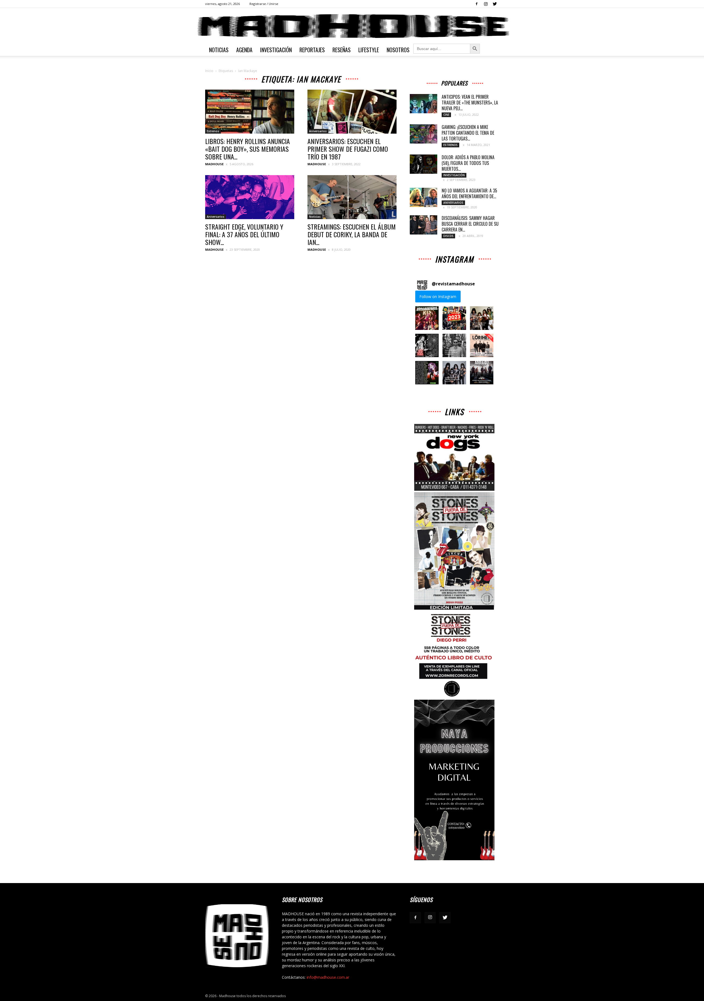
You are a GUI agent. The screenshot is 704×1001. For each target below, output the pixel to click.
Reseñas (341, 50)
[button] (427, 318)
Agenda (244, 50)
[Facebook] (476, 4)
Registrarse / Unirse (263, 4)
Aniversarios (318, 131)
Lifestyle (368, 50)
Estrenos (213, 131)
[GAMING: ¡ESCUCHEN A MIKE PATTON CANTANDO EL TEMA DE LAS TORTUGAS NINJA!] (423, 134)
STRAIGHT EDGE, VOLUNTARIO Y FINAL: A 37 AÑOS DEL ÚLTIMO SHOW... (244, 234)
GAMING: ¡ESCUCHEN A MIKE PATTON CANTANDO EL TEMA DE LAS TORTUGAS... (468, 133)
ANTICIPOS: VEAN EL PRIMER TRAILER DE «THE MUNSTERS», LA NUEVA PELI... (470, 102)
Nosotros (398, 50)
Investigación (276, 50)
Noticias (219, 50)
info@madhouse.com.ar (328, 977)
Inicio (209, 70)
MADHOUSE (214, 164)
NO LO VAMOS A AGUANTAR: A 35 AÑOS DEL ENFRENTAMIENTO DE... (469, 193)
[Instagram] (486, 4)
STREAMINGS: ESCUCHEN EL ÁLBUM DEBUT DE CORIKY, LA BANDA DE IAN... (351, 234)
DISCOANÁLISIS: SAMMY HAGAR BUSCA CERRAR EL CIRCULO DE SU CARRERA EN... (470, 224)
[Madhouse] (352, 26)
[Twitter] (495, 4)
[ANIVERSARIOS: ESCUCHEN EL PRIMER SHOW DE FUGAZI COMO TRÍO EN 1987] (352, 112)
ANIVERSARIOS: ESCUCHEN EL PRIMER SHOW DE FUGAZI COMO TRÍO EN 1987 (347, 148)
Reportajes (312, 50)
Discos (448, 236)
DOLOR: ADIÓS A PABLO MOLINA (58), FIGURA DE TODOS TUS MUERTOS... (468, 163)
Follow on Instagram (437, 296)
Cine (446, 115)
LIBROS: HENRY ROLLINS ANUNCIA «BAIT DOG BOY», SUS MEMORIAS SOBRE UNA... (247, 148)
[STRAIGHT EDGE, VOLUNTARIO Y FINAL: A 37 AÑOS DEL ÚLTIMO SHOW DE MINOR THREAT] (249, 197)
